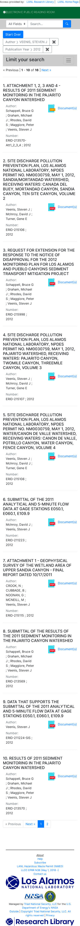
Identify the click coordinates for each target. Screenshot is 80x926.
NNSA (54, 907)
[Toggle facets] (68, 60)
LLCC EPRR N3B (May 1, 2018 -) (40, 870)
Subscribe (40, 862)
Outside (14, 911)
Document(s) (67, 108)
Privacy (50, 915)
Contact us (40, 873)
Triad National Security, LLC (40, 904)
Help (40, 858)
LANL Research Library (40, 1)
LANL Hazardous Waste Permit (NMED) (40, 866)
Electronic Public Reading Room (29, 12)
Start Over (13, 34)
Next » (46, 70)
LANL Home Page (68, 1)
